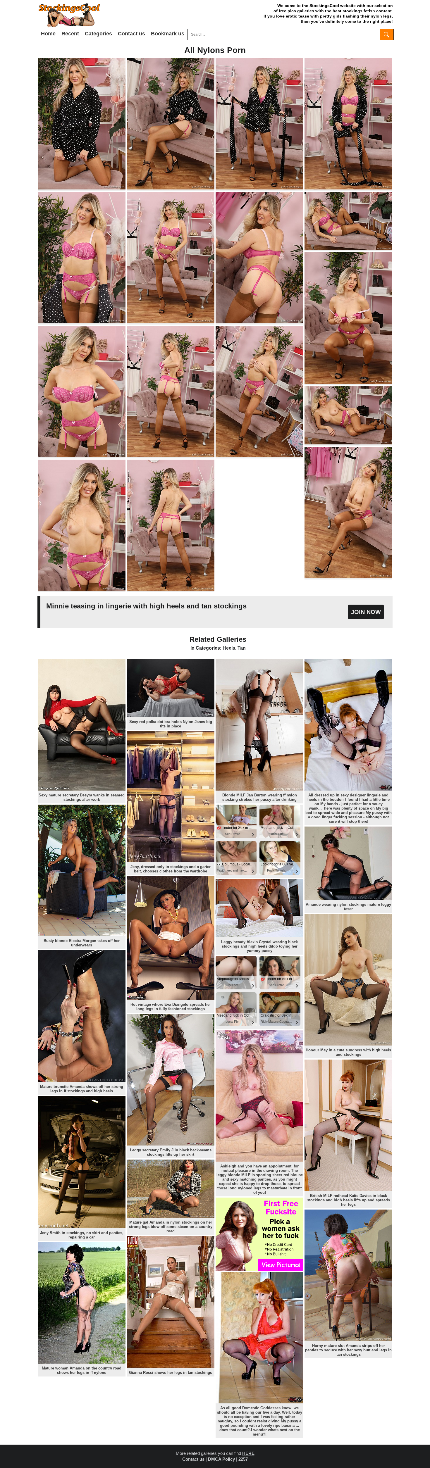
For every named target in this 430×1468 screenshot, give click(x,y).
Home (48, 34)
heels (229, 648)
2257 (243, 1459)
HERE (248, 1453)
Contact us (131, 34)
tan (242, 648)
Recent (70, 34)
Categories (98, 34)
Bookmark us (167, 34)
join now (366, 612)
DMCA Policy (221, 1459)
